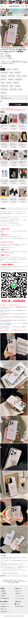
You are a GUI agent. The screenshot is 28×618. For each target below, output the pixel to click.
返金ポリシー (5, 234)
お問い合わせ (9, 58)
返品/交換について (5, 611)
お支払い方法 (5, 229)
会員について (19, 590)
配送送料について (5, 606)
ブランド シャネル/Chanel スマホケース (14, 199)
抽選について (19, 593)
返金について (4, 609)
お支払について (4, 604)
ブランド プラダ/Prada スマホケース (22, 126)
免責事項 (3, 595)
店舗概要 (3, 590)
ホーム (3, 17)
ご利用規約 (3, 593)
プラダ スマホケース (19, 17)
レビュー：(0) (3, 58)
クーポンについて (20, 598)
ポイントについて (20, 595)
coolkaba (18, 604)
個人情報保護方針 (5, 598)
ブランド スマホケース (9, 17)
